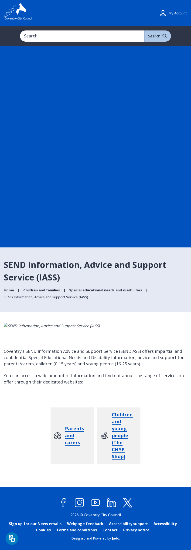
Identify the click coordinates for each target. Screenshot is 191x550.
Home (9, 290)
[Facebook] (63, 502)
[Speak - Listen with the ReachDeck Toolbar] (12, 538)
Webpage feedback (85, 523)
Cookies (43, 530)
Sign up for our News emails (35, 523)
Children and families (41, 290)
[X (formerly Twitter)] (127, 502)
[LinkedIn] (111, 502)
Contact (110, 530)
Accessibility (165, 523)
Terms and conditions (76, 530)
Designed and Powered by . (95, 538)
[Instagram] (79, 502)
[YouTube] (95, 502)
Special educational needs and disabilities (105, 290)
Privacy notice (136, 530)
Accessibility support (128, 523)
